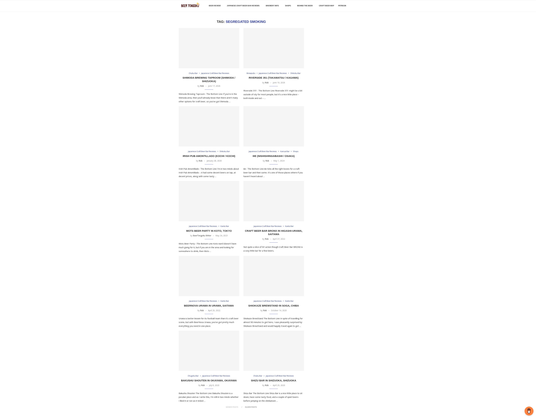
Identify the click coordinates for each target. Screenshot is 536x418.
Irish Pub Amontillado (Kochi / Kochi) (209, 156)
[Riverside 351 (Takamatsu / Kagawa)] (273, 48)
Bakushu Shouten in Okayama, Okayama (209, 380)
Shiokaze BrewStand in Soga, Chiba (273, 305)
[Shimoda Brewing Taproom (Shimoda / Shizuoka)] (209, 48)
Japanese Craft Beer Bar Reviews (243, 6)
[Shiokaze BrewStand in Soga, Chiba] (273, 276)
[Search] (356, 5)
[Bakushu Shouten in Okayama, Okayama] (209, 351)
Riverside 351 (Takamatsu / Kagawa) (274, 77)
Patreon (342, 6)
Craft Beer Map (326, 6)
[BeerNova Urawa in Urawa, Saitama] (209, 276)
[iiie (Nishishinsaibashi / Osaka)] (273, 126)
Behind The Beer (305, 6)
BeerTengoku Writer (202, 235)
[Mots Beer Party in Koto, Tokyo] (209, 201)
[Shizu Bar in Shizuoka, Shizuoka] (273, 351)
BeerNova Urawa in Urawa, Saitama (209, 305)
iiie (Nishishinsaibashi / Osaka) (274, 156)
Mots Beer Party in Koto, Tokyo (209, 230)
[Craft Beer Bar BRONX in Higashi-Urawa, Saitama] (273, 201)
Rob (202, 86)
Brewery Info (272, 6)
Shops (288, 6)
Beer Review (215, 6)
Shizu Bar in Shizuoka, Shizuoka (273, 380)
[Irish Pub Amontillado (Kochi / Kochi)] (209, 126)
